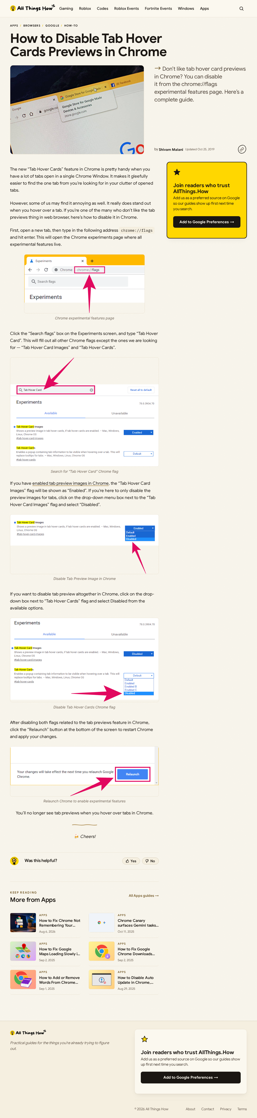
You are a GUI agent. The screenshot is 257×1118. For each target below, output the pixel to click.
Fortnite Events (158, 8)
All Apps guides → (144, 895)
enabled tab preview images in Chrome (70, 483)
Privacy (225, 1109)
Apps (204, 8)
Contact (207, 1109)
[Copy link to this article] (242, 149)
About (190, 1109)
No (152, 861)
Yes (133, 861)
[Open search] (241, 8)
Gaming (66, 8)
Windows (186, 8)
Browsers (31, 25)
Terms (242, 1109)
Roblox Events (126, 8)
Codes (102, 8)
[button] (84, 412)
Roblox (85, 8)
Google (52, 25)
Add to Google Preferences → (206, 222)
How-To (71, 25)
